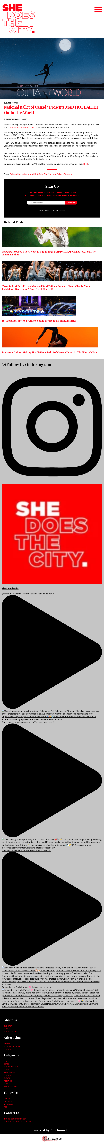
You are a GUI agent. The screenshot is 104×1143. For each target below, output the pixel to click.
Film (5, 1061)
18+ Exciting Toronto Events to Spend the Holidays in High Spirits (39, 320)
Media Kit (7, 1043)
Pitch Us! (7, 1029)
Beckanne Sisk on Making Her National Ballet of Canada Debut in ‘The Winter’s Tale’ (50, 352)
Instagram (8, 1104)
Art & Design (9, 1072)
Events (7, 1078)
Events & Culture (11, 103)
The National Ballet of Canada (58, 174)
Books (6, 1069)
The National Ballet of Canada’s (22, 127)
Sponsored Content (12, 1046)
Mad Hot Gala (36, 174)
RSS (5, 1107)
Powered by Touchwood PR (52, 1130)
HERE (85, 164)
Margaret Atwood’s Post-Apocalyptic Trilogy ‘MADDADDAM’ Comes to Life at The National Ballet (49, 253)
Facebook (8, 1101)
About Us (8, 1081)
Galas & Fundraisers (19, 174)
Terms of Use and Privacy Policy (17, 1122)
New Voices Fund (11, 1032)
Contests (8, 1049)
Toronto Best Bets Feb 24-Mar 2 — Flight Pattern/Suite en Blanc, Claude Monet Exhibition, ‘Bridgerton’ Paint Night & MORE (46, 287)
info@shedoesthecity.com (15, 1119)
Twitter (7, 1098)
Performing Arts (11, 1067)
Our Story (8, 1026)
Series (6, 1064)
